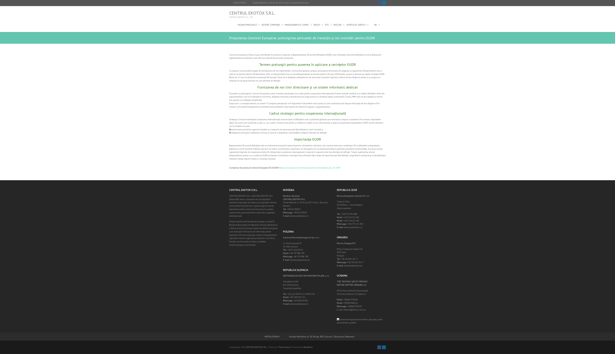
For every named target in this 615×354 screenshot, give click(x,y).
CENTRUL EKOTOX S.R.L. (252, 13)
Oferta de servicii (356, 24)
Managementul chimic (297, 24)
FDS (327, 24)
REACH (317, 24)
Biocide (338, 24)
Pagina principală (247, 24)
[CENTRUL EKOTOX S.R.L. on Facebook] (379, 3)
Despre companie (271, 24)
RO (375, 24)
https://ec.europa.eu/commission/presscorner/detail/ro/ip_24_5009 (309, 167)
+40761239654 (239, 2)
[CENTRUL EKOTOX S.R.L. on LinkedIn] (384, 3)
